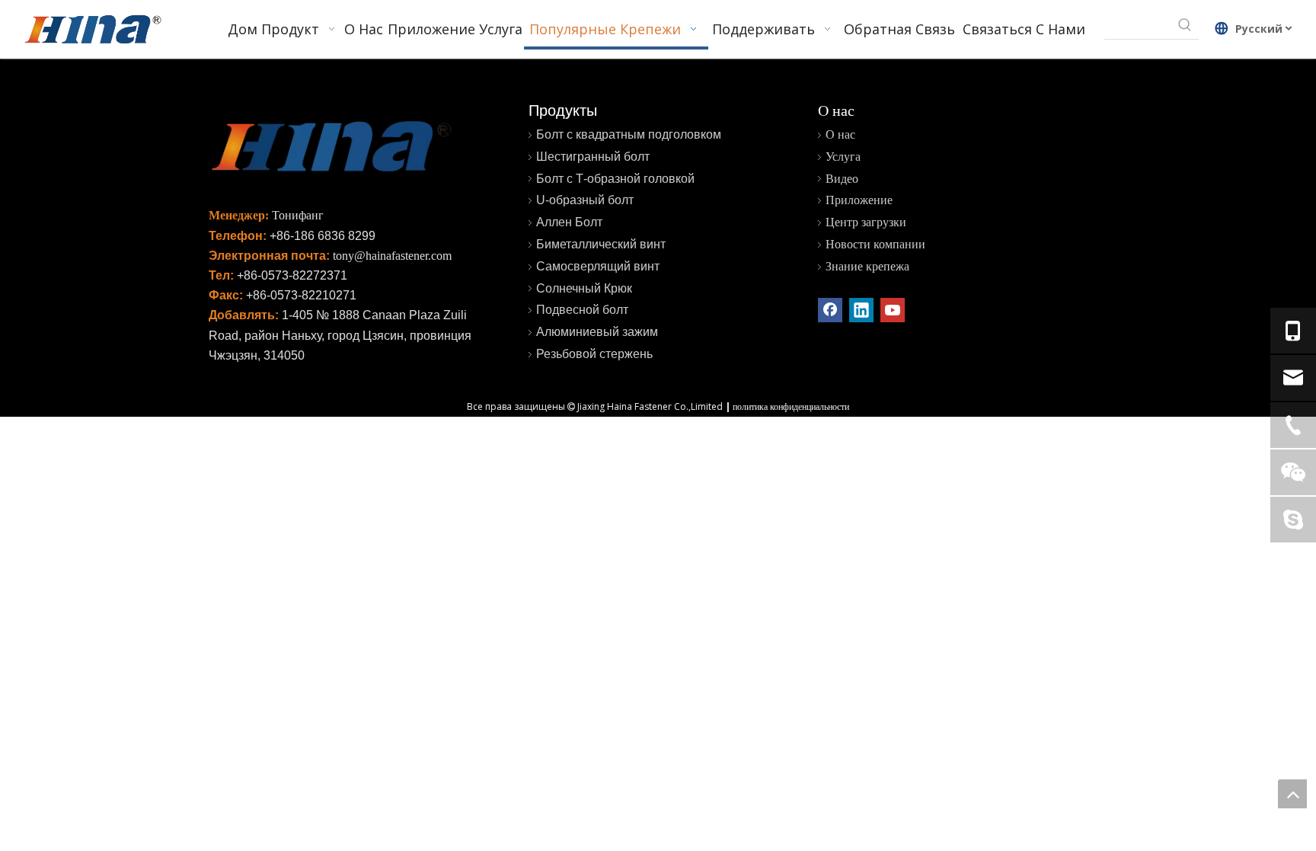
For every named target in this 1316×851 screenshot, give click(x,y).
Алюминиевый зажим (597, 331)
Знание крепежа (867, 266)
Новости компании (875, 244)
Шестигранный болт (593, 156)
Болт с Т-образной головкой (615, 178)
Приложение (859, 200)
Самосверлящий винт (598, 266)
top (1292, 793)
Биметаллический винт (601, 244)
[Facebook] (830, 310)
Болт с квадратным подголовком (628, 134)
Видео (842, 178)
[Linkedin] (861, 310)
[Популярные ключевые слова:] (1185, 25)
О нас (840, 134)
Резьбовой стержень (594, 353)
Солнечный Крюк (584, 288)
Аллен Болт (569, 222)
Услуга (843, 156)
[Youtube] (892, 310)
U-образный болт (585, 200)
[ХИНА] (92, 31)
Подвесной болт (582, 309)
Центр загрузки (866, 222)
